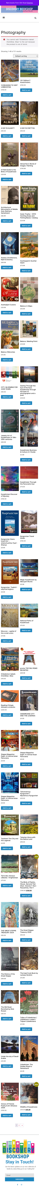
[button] (3, 17)
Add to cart (7, 136)
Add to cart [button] (7, 95)
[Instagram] (21, 1184)
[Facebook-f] (17, 1184)
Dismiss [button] (30, 3)
